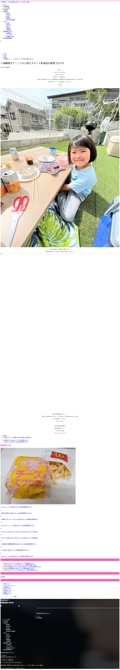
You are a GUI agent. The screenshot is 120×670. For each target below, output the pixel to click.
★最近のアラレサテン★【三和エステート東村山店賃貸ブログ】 (25, 566)
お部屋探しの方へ (10, 36)
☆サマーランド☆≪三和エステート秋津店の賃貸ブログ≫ (23, 570)
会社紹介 (5, 11)
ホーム (5, 4)
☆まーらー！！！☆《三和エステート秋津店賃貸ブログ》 (18, 525)
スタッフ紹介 (6, 8)
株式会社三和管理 (10, 19)
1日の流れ (5, 9)
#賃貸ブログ (29, 437)
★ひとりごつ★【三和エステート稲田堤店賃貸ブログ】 (23, 565)
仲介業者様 (6, 6)
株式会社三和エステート (43, 613)
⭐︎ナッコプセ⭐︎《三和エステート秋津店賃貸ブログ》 (22, 563)
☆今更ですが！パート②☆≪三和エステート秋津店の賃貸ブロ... (20, 519)
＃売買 (18, 437)
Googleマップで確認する (7, 659)
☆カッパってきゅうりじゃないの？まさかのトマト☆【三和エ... (19, 531)
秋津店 (7, 13)
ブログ (5, 21)
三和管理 (8, 30)
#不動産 (14, 437)
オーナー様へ (9, 35)
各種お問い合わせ (7, 31)
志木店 (7, 16)
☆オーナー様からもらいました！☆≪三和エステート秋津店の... (20, 538)
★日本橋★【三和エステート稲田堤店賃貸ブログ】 (21, 568)
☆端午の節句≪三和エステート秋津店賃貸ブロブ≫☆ (16, 513)
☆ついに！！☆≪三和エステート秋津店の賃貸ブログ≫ (17, 556)
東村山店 (8, 14)
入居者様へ (9, 33)
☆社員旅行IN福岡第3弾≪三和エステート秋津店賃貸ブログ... (19, 544)
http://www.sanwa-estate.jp (60, 433)
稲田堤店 (8, 18)
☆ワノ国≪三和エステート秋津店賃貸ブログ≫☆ (15, 550)
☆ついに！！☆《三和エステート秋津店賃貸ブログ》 (16, 507)
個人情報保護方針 (7, 38)
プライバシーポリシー (9, 585)
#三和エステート (7, 437)
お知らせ (6, 583)
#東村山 (23, 437)
